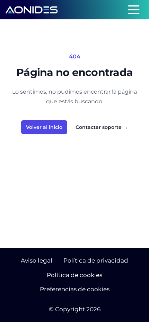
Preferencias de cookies (74, 289)
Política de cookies (74, 275)
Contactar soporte (102, 127)
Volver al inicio (44, 127)
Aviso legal (36, 260)
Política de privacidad (95, 260)
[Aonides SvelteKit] (32, 9)
